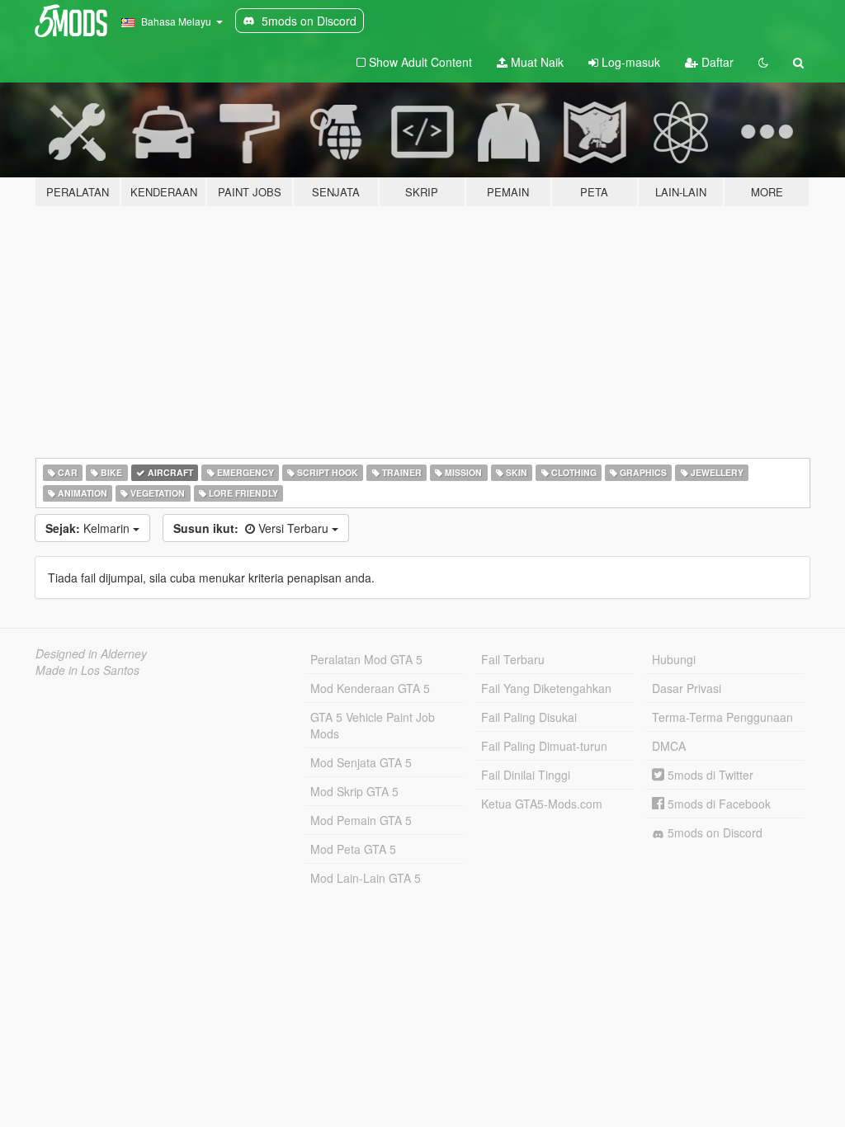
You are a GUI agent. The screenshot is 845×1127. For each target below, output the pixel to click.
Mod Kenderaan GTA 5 (370, 688)
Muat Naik (535, 62)
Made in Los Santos (87, 670)
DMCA (669, 746)
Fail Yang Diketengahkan (546, 688)
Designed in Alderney (91, 653)
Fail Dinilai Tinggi (525, 774)
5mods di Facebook (717, 803)
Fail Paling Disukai (529, 717)
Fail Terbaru (513, 659)
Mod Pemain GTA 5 (361, 820)
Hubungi (674, 659)
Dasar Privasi (686, 688)
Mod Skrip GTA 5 (354, 791)
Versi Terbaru (252, 528)
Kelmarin (89, 528)
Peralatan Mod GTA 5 (366, 659)
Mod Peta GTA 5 (353, 849)
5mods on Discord (713, 832)
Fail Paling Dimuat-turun (544, 746)
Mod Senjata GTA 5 (361, 762)
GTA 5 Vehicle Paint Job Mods (372, 725)
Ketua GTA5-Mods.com (541, 803)
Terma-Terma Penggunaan (722, 717)
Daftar (716, 62)
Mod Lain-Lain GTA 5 (365, 878)
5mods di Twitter (708, 774)
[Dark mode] (763, 62)
